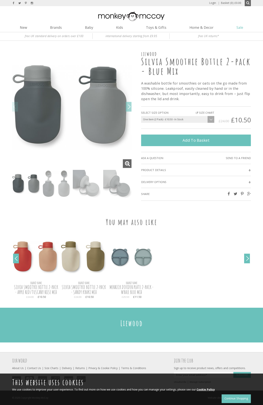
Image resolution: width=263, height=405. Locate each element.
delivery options (196, 182)
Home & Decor (201, 27)
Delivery (67, 368)
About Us (18, 368)
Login (212, 3)
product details (196, 170)
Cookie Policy (206, 389)
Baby (89, 27)
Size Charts (51, 368)
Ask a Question (152, 158)
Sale (239, 27)
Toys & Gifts (156, 27)
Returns (80, 368)
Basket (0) (229, 3)
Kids (119, 27)
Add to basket (196, 140)
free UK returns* (208, 36)
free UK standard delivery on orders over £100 (54, 36)
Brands (56, 27)
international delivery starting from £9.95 (131, 36)
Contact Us (34, 368)
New (23, 27)
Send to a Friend (238, 158)
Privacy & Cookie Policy (103, 368)
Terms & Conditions (133, 368)
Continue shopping (236, 398)
